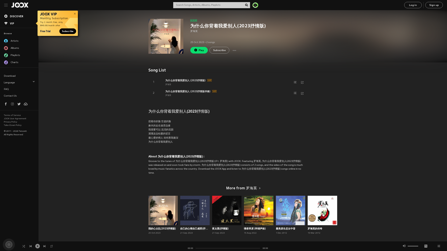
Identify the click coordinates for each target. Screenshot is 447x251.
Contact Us (10, 96)
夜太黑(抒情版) (220, 228)
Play (201, 50)
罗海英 (194, 31)
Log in (413, 5)
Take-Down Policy (12, 125)
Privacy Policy (10, 122)
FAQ (6, 89)
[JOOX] (20, 5)
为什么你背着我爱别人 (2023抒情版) (185, 80)
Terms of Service (12, 115)
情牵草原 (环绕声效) (255, 228)
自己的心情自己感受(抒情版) (195, 228)
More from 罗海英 (241, 188)
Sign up (434, 5)
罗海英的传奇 (315, 228)
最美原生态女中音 (285, 228)
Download (10, 76)
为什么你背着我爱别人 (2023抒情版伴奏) (187, 91)
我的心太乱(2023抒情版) (162, 228)
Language (9, 82)
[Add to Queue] (295, 82)
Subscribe (68, 31)
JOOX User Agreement (15, 118)
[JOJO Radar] (255, 5)
